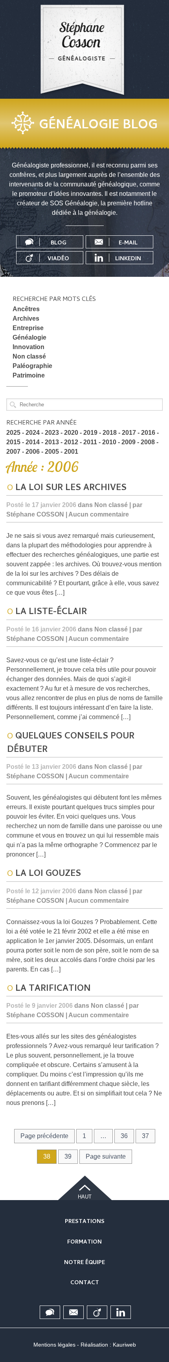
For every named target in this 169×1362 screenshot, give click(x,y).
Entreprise (28, 328)
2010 (109, 442)
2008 (148, 442)
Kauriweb (124, 1344)
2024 (33, 432)
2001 (71, 451)
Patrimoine (29, 375)
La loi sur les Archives (71, 488)
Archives (26, 318)
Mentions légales (54, 1344)
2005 (52, 451)
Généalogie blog (98, 124)
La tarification (53, 989)
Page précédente (44, 1136)
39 (68, 1156)
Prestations (85, 1222)
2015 (13, 442)
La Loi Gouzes (48, 874)
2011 (90, 442)
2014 (33, 442)
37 (145, 1136)
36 (124, 1136)
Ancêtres (26, 309)
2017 (129, 432)
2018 (110, 432)
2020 (71, 432)
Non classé (29, 356)
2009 (128, 442)
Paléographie (32, 366)
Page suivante (106, 1156)
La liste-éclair (51, 612)
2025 (13, 432)
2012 (71, 442)
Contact (84, 1283)
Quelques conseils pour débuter (70, 743)
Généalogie (29, 337)
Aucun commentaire (98, 514)
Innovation (28, 347)
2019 (90, 432)
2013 (52, 442)
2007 (13, 451)
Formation (84, 1242)
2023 (52, 432)
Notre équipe (84, 1263)
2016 (148, 432)
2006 (33, 451)
